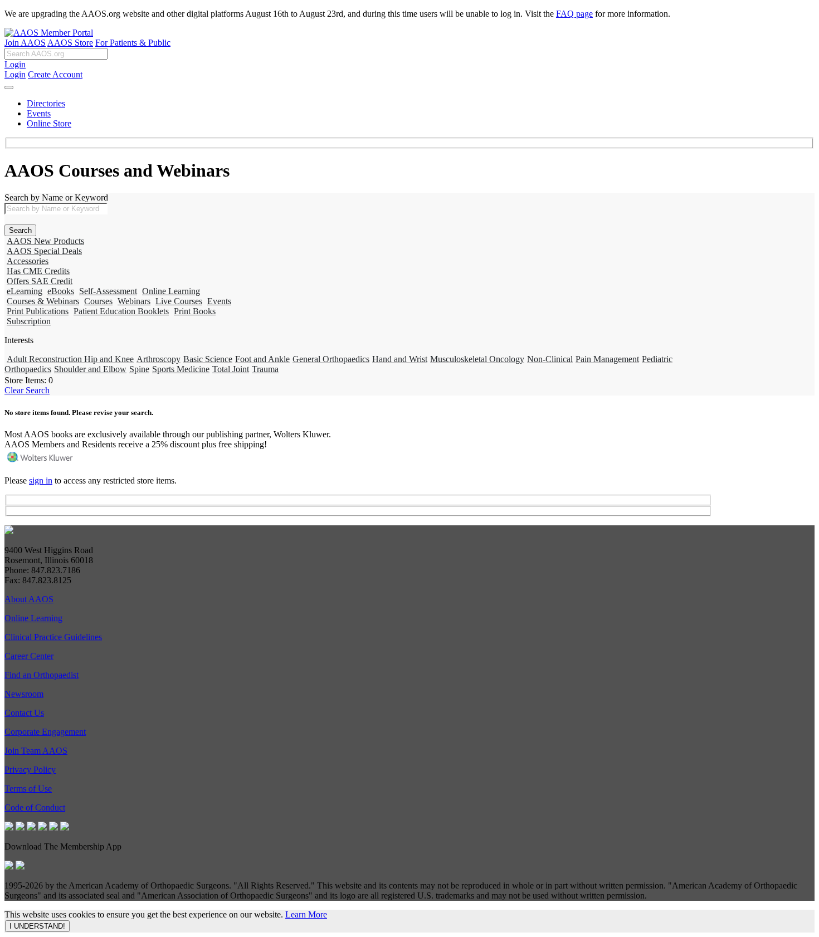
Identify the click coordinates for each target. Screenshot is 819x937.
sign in (40, 480)
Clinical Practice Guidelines (53, 637)
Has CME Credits (38, 271)
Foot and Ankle (262, 359)
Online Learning (171, 291)
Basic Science (207, 359)
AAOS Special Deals (44, 251)
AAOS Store (70, 42)
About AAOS (28, 599)
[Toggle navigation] (8, 87)
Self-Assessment (108, 291)
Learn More (306, 914)
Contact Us (24, 713)
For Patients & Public (132, 42)
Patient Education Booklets (121, 311)
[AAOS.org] (8, 531)
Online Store (49, 123)
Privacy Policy (30, 769)
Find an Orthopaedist (41, 675)
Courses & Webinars (43, 301)
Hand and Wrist (399, 359)
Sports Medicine (180, 369)
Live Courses (178, 301)
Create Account (55, 74)
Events (39, 113)
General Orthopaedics (330, 359)
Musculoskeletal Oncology (477, 359)
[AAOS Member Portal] (48, 32)
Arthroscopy (158, 359)
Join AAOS (25, 42)
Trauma (265, 369)
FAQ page (574, 13)
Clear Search (27, 390)
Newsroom (23, 694)
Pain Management (607, 359)
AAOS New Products (45, 241)
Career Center (28, 656)
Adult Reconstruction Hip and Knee (70, 359)
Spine (139, 369)
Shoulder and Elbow (90, 369)
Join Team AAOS (35, 750)
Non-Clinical (550, 359)
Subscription (29, 321)
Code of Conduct (34, 807)
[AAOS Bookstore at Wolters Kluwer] (40, 461)
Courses (98, 301)
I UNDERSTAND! (37, 926)
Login (15, 64)
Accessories (27, 261)
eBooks (60, 291)
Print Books (195, 311)
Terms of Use (28, 788)
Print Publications (38, 311)
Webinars (134, 301)
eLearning (24, 291)
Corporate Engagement (45, 731)
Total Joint (230, 369)
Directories (46, 103)
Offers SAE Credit (39, 281)
